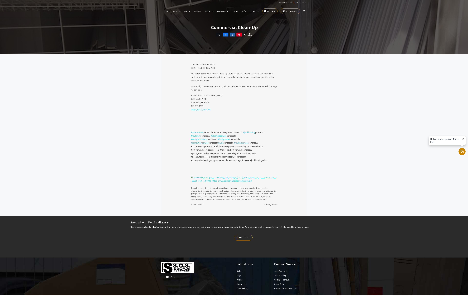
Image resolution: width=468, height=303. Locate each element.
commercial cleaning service (202, 191)
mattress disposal (245, 196)
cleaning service (261, 188)
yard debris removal (259, 199)
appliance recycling (200, 188)
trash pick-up (246, 199)
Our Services (222, 11)
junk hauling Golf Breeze (259, 193)
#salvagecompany (199, 139)
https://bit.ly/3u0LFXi (200, 109)
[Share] (225, 34)
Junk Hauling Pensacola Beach (214, 196)
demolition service (269, 191)
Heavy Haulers (271, 204)
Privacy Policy (242, 288)
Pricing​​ (239, 279)
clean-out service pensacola (244, 188)
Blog (236, 11)
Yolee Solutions (258, 299)
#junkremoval (197, 132)
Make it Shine (198, 204)
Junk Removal (232, 196)
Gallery (207, 11)
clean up (212, 188)
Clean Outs (279, 284)
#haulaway (195, 135)
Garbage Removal (282, 279)
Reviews (187, 11)
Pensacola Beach (197, 199)
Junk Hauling (280, 275)
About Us (177, 11)
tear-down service (233, 199)
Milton (255, 196)
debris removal (235, 191)
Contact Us (254, 11)
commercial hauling (221, 191)
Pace (260, 196)
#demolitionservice (200, 142)
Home (167, 11)
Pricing (197, 11)
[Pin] (239, 34)
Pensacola (267, 196)
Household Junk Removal (285, 288)
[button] (304, 11)
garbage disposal (197, 193)
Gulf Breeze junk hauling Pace (229, 193)
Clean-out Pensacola (224, 188)
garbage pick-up (211, 193)
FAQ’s (243, 11)
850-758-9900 (301, 2)
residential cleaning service (215, 199)
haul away (245, 193)
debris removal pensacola (252, 191)
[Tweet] (219, 34)
